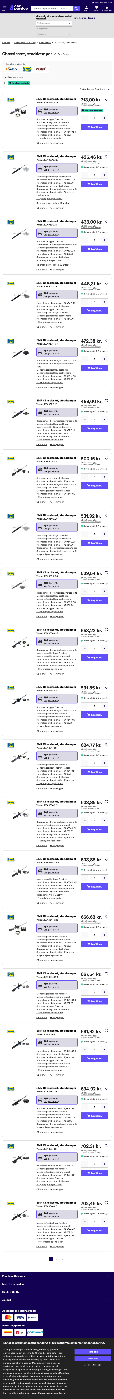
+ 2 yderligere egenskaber (49, 439)
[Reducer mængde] (84, 118)
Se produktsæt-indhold (53, 203)
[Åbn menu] (4, 7)
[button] (11, 69)
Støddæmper (45, 42)
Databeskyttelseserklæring (51, 1392)
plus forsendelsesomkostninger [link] (91, 105)
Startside (6, 42)
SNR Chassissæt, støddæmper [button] (56, 99)
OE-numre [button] (41, 142)
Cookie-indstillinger (92, 1365)
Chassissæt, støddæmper (65, 42)
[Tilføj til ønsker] (106, 99)
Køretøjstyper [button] (57, 142)
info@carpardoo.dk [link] (84, 17)
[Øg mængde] (104, 118)
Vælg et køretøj (51, 112)
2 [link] (56, 1259)
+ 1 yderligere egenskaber (49, 138)
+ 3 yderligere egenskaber (49, 322)
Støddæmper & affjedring (25, 42)
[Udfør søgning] (76, 8)
